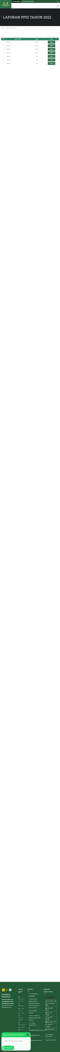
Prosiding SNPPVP (20, 1019)
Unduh (51, 42)
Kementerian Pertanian (21, 1000)
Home (2, 27)
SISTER (22, 1027)
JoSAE (22, 1013)
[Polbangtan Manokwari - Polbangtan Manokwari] (5, 4)
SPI (21, 1029)
